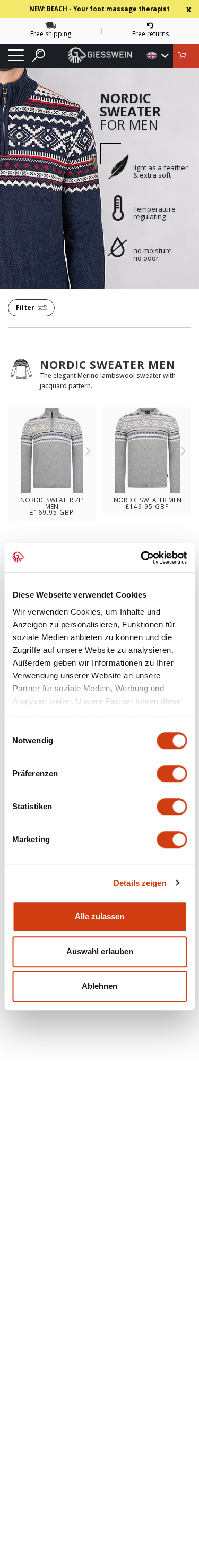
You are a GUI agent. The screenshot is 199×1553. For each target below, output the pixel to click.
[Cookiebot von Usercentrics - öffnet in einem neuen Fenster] (142, 558)
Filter (25, 307)
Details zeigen (140, 882)
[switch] (172, 773)
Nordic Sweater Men (108, 364)
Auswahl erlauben (99, 951)
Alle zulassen (99, 916)
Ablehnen (99, 985)
